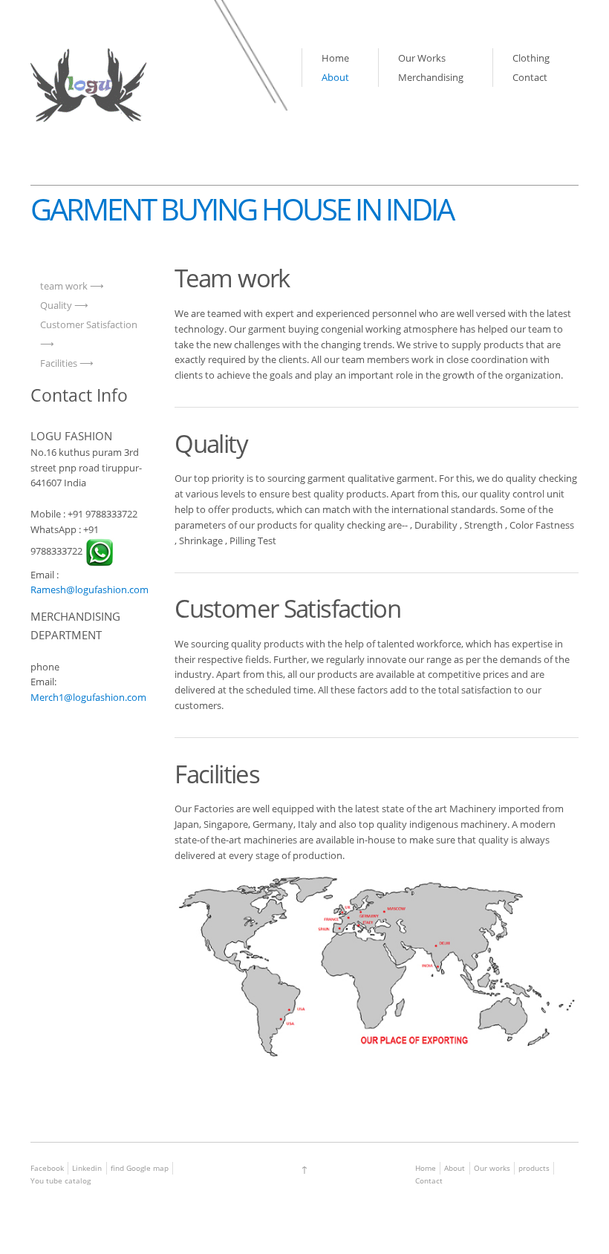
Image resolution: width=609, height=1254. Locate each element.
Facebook (47, 1168)
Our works (492, 1168)
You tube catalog (60, 1180)
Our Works (422, 58)
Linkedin (87, 1168)
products (534, 1168)
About (335, 77)
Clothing (531, 58)
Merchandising (430, 77)
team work (64, 286)
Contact (529, 77)
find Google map (140, 1168)
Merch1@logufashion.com (88, 697)
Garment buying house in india (241, 209)
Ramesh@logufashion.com (89, 589)
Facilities (58, 363)
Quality (56, 305)
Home (335, 58)
